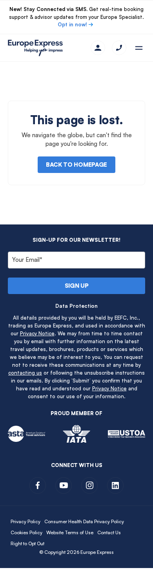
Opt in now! (72, 24)
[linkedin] (115, 485)
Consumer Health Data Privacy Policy (84, 521)
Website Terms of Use (69, 532)
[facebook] (37, 485)
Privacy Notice (37, 333)
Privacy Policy (25, 521)
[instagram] (89, 485)
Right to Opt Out (27, 543)
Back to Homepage (76, 164)
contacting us (25, 373)
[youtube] (63, 485)
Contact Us (109, 532)
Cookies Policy (26, 532)
